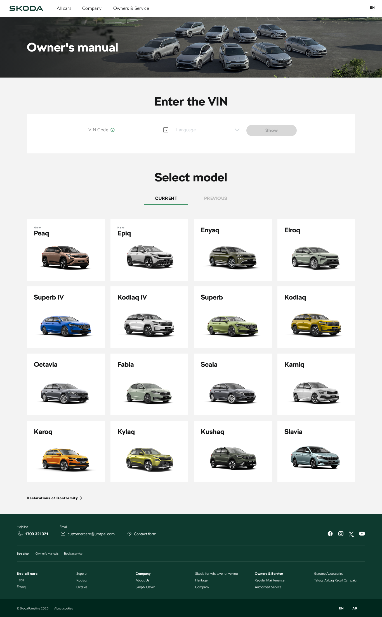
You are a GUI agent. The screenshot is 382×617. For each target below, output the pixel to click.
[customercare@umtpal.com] (63, 533)
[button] (208, 130)
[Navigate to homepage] (26, 8)
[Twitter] (351, 534)
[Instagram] (340, 534)
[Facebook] (330, 534)
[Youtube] (362, 534)
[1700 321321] (20, 533)
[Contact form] (129, 533)
